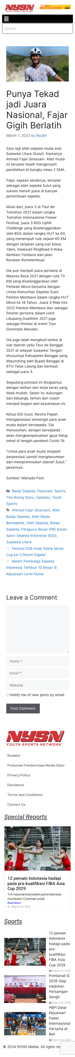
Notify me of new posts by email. (37, 695)
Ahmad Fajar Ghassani (31, 510)
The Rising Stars (20, 497)
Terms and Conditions (25, 795)
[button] (6, 19)
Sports (59, 491)
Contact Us (16, 804)
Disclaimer (16, 785)
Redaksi (13, 755)
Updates (43, 497)
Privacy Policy (18, 775)
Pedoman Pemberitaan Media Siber (36, 765)
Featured (44, 491)
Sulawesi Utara (19, 542)
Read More (14, 902)
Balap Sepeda (23, 491)
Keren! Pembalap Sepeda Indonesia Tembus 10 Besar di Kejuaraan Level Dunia (31, 567)
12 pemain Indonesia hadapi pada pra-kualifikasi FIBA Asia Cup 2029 (36, 883)
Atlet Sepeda (37, 523)
